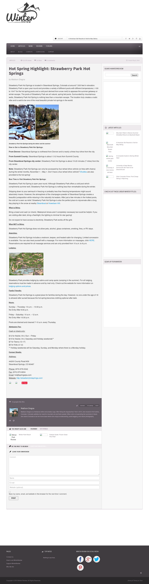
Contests (29, 52)
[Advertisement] (98, 18)
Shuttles (83, 171)
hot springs (90, 405)
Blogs (20, 52)
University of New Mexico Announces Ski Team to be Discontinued (124, 167)
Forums (49, 46)
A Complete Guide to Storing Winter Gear (127, 157)
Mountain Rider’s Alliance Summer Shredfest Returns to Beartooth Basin (128, 134)
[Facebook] (126, 39)
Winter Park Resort (25, 435)
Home (12, 46)
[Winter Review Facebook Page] (80, 559)
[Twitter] (129, 39)
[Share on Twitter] (18, 384)
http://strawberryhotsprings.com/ (30, 378)
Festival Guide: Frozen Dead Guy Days (58, 436)
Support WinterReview (13, 563)
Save (25, 383)
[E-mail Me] (10, 420)
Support (51, 52)
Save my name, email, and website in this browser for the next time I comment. (38, 494)
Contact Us (9, 557)
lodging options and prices (20, 286)
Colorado (82, 405)
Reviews (39, 46)
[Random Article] (139, 46)
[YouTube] (140, 39)
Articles (21, 46)
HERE (91, 240)
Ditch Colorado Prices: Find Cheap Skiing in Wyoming (127, 177)
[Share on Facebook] (12, 384)
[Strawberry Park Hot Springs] (26, 263)
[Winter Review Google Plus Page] (88, 559)
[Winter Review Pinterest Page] (80, 567)
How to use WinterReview (14, 560)
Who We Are (10, 567)
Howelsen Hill (54, 203)
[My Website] (14, 420)
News (31, 46)
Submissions (40, 52)
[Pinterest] (136, 39)
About (12, 52)
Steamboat (41, 203)
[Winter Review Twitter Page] (97, 559)
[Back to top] (141, 573)
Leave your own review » (38, 446)
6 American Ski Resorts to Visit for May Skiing (83, 39)
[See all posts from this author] (14, 412)
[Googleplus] (133, 39)
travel (96, 405)
